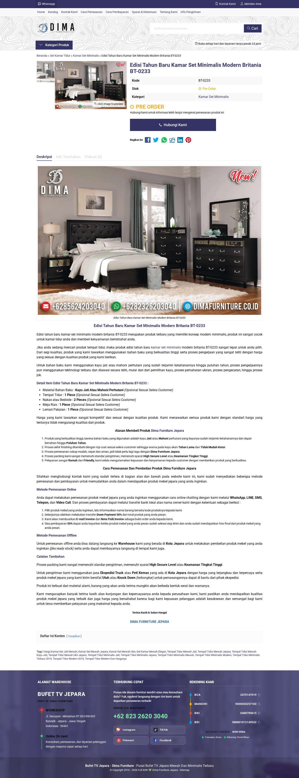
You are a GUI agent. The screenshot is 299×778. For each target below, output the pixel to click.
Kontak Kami (69, 12)
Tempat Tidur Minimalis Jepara (138, 655)
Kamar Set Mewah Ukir (122, 651)
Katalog (53, 12)
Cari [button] (254, 28)
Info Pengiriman (191, 12)
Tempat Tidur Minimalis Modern (213, 655)
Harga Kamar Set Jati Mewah (60, 651)
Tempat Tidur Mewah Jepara (214, 651)
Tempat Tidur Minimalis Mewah (176, 655)
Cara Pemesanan (92, 12)
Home (41, 12)
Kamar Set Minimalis (214, 97)
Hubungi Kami (175, 125)
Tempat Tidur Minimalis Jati (104, 655)
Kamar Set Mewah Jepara (93, 651)
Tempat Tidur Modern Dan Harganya (106, 658)
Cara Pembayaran (117, 12)
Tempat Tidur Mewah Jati (181, 651)
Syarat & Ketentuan (144, 12)
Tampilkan (74, 636)
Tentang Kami (168, 12)
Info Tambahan (68, 157)
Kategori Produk (57, 45)
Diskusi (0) (93, 157)
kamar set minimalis (166, 347)
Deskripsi (44, 157)
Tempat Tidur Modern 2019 (68, 658)
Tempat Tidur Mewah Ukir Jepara (67, 655)
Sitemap (184, 770)
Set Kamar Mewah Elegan (151, 651)
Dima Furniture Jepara (167, 431)
